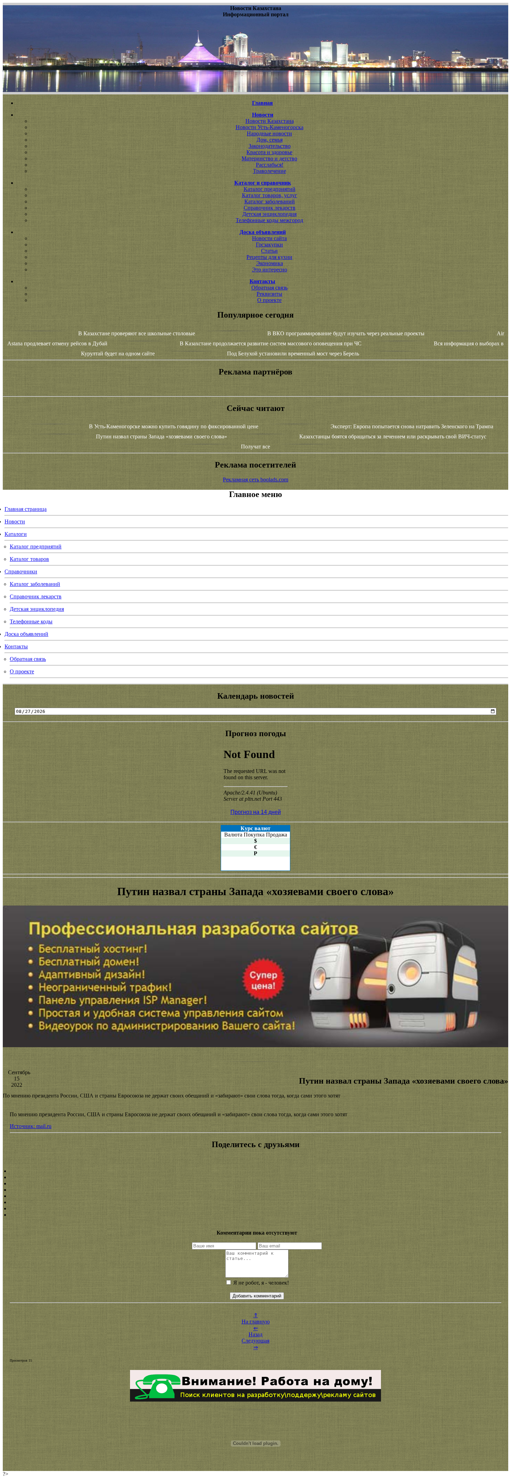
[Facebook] (255, 1196)
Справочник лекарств (269, 208)
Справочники (21, 571)
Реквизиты (269, 294)
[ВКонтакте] (255, 1190)
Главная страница (26, 509)
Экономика (269, 263)
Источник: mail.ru (30, 1126)
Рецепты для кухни (269, 257)
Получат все (255, 446)
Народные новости (269, 133)
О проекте (269, 300)
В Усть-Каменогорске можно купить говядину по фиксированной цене (173, 426)
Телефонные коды (31, 621)
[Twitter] (255, 1202)
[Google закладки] (255, 1183)
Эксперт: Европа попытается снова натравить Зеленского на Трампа (412, 426)
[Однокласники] (255, 1208)
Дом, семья (270, 140)
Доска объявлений (26, 634)
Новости (15, 521)
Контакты (16, 646)
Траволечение (269, 171)
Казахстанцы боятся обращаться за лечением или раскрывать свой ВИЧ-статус (392, 436)
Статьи (269, 251)
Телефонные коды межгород (269, 220)
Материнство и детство (269, 158)
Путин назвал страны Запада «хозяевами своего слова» (161, 436)
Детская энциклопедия (269, 214)
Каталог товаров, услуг (269, 195)
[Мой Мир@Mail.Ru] (255, 1215)
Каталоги (16, 534)
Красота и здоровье (269, 152)
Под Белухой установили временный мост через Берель (293, 353)
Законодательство (270, 146)
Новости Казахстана (269, 121)
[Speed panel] (255, 1171)
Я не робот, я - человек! (260, 1283)
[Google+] (255, 1177)
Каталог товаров (29, 559)
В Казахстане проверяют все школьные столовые (136, 333)
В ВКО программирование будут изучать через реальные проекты (345, 333)
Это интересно (269, 269)
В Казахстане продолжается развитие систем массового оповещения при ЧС (271, 343)
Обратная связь (269, 288)
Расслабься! (269, 165)
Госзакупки (269, 244)
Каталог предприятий (269, 189)
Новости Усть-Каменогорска (269, 127)
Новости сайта (269, 238)
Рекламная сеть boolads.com (255, 479)
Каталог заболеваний (269, 201)
